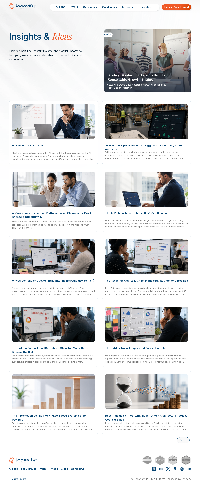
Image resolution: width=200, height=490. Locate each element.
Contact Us (77, 468)
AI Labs (60, 7)
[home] (24, 6)
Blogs (64, 468)
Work (74, 7)
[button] (90, 7)
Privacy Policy (17, 479)
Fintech (53, 468)
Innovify (186, 479)
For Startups (28, 468)
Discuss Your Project (176, 7)
